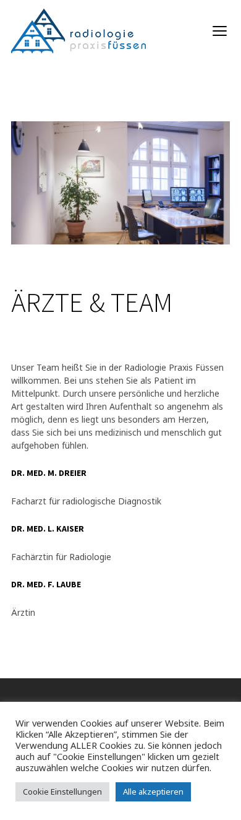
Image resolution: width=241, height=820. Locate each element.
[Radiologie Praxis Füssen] (78, 31)
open (220, 31)
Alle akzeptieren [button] (153, 791)
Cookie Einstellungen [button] (62, 791)
